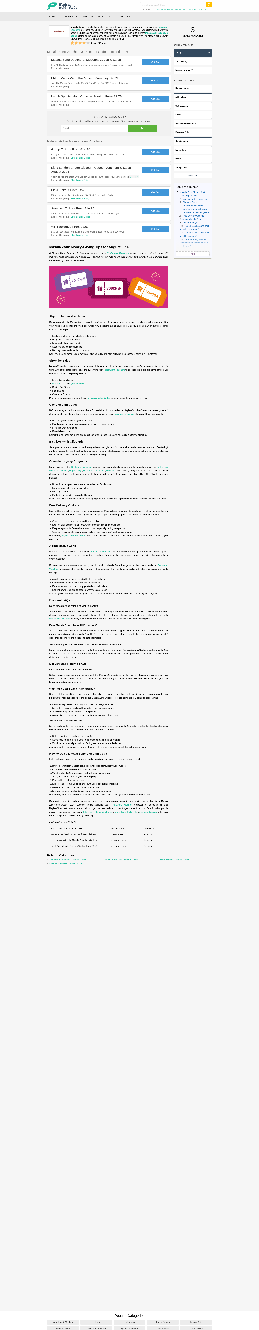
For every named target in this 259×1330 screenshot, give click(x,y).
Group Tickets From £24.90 (70, 149)
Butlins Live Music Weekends (97, 812)
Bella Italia (88, 470)
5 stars (88, 43)
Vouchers (181, 61)
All (178, 53)
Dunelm (155, 9)
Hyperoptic (162, 9)
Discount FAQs (190, 222)
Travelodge (202, 9)
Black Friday (58, 383)
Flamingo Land (179, 9)
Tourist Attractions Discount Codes (121, 859)
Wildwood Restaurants (185, 123)
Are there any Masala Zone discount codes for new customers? (194, 242)
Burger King (75, 470)
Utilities (96, 1322)
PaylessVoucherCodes (98, 398)
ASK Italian (180, 97)
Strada (178, 115)
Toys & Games (163, 1322)
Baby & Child (196, 1322)
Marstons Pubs (182, 132)
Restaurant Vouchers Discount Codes (67, 859)
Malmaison (189, 9)
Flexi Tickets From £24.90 (69, 190)
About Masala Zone (191, 219)
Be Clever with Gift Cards (195, 209)
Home (52, 16)
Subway (110, 470)
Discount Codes (184, 70)
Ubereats (99, 470)
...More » (134, 176)
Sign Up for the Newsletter (195, 199)
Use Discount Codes (193, 205)
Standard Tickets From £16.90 (72, 208)
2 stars (76, 43)
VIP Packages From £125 (69, 226)
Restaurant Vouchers (118, 253)
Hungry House (182, 88)
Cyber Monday (76, 383)
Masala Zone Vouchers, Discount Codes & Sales (86, 59)
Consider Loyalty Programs (196, 212)
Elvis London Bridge (80, 157)
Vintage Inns (181, 167)
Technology (129, 1322)
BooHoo (170, 9)
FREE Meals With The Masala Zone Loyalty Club (86, 78)
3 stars (80, 43)
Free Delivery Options (193, 215)
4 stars (84, 43)
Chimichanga (181, 141)
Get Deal (155, 62)
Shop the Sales (190, 202)
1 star (72, 43)
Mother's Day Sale (120, 16)
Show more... (193, 175)
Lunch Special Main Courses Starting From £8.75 (86, 96)
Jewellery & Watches (63, 1322)
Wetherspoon (181, 106)
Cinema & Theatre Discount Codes (66, 863)
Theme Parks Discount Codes (174, 859)
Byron (178, 159)
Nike (196, 9)
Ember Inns (180, 150)
